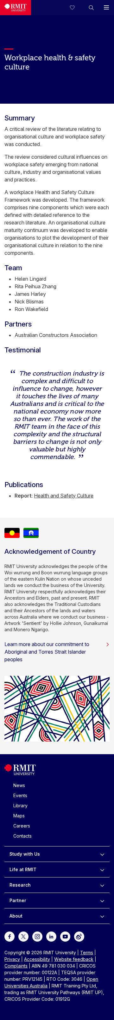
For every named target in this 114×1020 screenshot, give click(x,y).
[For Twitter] (23, 935)
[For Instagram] (37, 935)
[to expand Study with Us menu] (102, 854)
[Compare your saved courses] (76, 7)
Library (20, 805)
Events (20, 795)
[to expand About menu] (102, 916)
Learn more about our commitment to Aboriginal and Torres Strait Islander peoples (46, 652)
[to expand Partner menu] (102, 900)
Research (20, 885)
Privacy (12, 959)
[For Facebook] (9, 935)
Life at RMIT (23, 869)
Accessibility (37, 959)
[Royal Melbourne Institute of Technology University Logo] (15, 7)
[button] (91, 7)
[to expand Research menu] (102, 885)
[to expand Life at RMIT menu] (102, 869)
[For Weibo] (79, 935)
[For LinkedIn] (51, 935)
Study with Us (25, 854)
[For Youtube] (65, 935)
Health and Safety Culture (63, 495)
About (16, 916)
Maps (19, 815)
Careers (21, 825)
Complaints (16, 965)
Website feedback (73, 959)
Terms (86, 952)
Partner (18, 900)
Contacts (22, 836)
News (19, 785)
